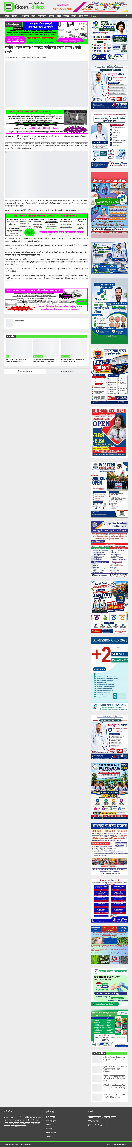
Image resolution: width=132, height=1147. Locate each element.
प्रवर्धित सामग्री (83, 16)
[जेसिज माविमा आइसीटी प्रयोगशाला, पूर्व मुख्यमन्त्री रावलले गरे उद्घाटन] (19, 348)
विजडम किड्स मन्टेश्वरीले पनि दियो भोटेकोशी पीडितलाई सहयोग (114, 1096)
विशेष (33, 16)
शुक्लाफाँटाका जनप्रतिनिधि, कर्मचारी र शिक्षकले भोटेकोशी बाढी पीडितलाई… (115, 1069)
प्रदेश (7, 356)
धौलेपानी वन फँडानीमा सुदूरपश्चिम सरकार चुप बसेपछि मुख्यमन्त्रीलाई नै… (114, 1088)
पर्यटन (59, 16)
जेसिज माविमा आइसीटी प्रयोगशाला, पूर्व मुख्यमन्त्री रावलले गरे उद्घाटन (114, 1058)
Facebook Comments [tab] (26, 371)
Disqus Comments (68, 371)
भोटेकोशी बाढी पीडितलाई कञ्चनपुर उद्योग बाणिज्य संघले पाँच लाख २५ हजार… (114, 1078)
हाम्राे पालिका (42, 16)
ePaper (93, 16)
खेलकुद (51, 16)
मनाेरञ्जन (66, 16)
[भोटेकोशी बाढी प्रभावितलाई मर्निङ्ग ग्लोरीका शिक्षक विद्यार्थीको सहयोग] (74, 348)
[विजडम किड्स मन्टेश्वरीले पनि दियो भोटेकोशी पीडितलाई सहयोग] (97, 1097)
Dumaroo (125, 1144)
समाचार (14, 16)
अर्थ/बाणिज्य (25, 16)
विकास (74, 16)
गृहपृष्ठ (7, 16)
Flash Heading (38, 356)
